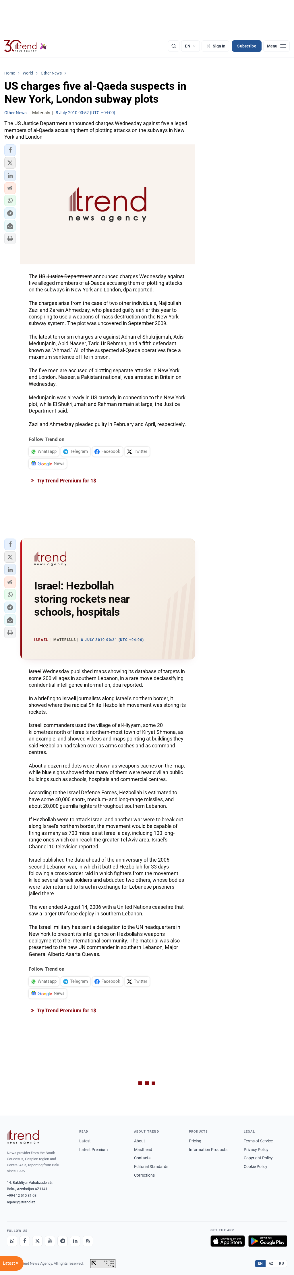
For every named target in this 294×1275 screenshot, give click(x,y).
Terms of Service (258, 1141)
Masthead (143, 1149)
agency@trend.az (21, 1202)
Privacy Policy (256, 1149)
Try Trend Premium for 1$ (66, 481)
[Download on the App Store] (227, 1241)
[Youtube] (50, 1241)
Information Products (208, 1149)
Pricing (195, 1141)
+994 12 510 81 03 (21, 1195)
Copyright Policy (258, 1158)
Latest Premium (93, 1149)
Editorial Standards (151, 1166)
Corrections (144, 1175)
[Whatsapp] (12, 1241)
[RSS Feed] (88, 1241)
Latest (85, 1141)
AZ (271, 1263)
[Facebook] (25, 1241)
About (139, 1141)
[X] (37, 1241)
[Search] (173, 46)
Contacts (142, 1158)
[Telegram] (62, 1241)
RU (281, 1263)
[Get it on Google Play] (267, 1241)
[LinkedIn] (75, 1241)
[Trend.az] (25, 46)
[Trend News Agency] (23, 1137)
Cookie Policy (255, 1166)
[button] (10, 150)
